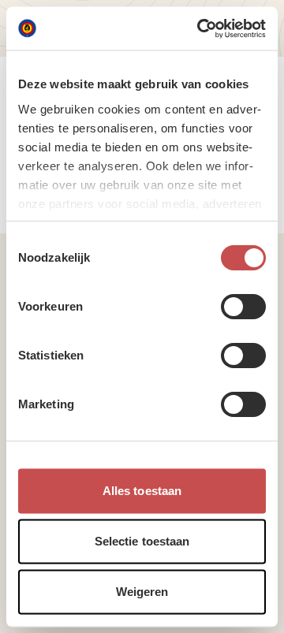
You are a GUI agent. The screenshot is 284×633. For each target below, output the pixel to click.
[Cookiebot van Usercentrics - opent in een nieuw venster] (200, 28)
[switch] (243, 306)
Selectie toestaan (142, 541)
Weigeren (142, 591)
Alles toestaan (142, 490)
